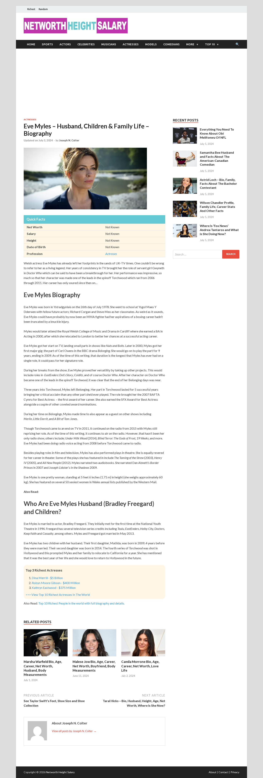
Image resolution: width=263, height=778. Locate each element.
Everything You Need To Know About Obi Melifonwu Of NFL (217, 133)
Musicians (108, 44)
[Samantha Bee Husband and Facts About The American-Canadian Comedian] (185, 153)
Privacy (235, 772)
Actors (65, 44)
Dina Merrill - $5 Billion (47, 578)
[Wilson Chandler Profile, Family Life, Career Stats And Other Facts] (185, 203)
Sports (47, 44)
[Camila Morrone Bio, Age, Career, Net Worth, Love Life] (143, 657)
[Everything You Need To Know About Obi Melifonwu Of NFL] (185, 129)
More (190, 44)
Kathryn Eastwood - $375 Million (54, 587)
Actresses (131, 44)
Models (151, 44)
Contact (224, 772)
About (212, 772)
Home (31, 44)
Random (43, 9)
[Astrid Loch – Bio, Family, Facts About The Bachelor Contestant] (185, 180)
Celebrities (86, 44)
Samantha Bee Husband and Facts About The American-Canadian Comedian (217, 158)
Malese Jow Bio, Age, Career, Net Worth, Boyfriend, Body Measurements (94, 666)
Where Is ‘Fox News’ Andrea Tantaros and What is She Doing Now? (219, 230)
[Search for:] (206, 254)
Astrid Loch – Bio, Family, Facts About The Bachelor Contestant (218, 184)
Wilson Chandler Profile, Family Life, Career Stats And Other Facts (217, 206)
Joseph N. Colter (69, 140)
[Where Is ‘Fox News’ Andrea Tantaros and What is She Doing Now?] (185, 226)
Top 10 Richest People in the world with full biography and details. (81, 603)
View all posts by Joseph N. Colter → (74, 731)
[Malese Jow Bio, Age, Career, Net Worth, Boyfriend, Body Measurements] (94, 657)
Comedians (171, 44)
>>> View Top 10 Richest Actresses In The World (58, 594)
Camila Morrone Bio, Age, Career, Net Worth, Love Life (140, 666)
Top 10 (210, 44)
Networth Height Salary (60, 772)
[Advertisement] (131, 83)
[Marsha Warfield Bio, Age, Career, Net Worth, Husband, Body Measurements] (46, 657)
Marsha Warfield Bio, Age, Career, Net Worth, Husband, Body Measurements (43, 668)
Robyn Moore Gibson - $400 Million (56, 583)
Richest (31, 9)
